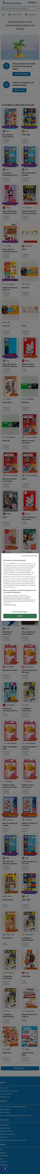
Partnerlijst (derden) (9, 605)
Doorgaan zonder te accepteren (29, 555)
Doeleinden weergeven (19, 611)
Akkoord (20, 616)
